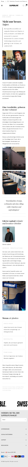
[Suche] (23, 5)
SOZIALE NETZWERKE (6, 434)
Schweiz (11, 452)
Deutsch (3, 452)
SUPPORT (3, 439)
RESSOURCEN (4, 445)
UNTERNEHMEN (5, 429)
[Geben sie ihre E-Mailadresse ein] (25, 420)
